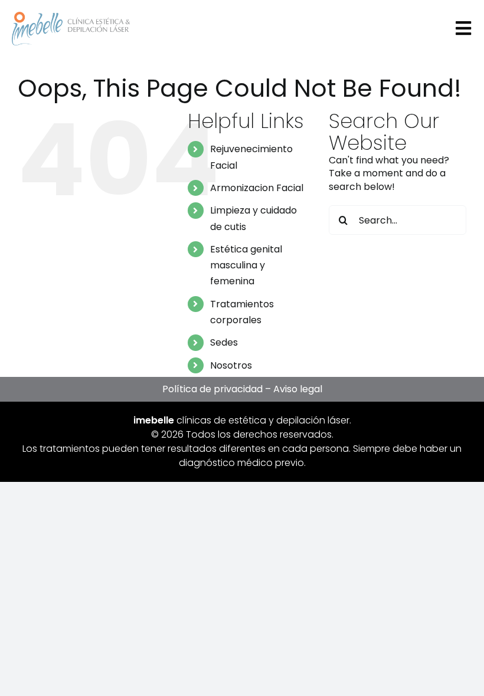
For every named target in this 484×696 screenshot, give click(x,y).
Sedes (224, 342)
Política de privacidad (212, 389)
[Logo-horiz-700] (71, 16)
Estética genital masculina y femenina (246, 265)
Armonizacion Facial (256, 188)
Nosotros (231, 365)
